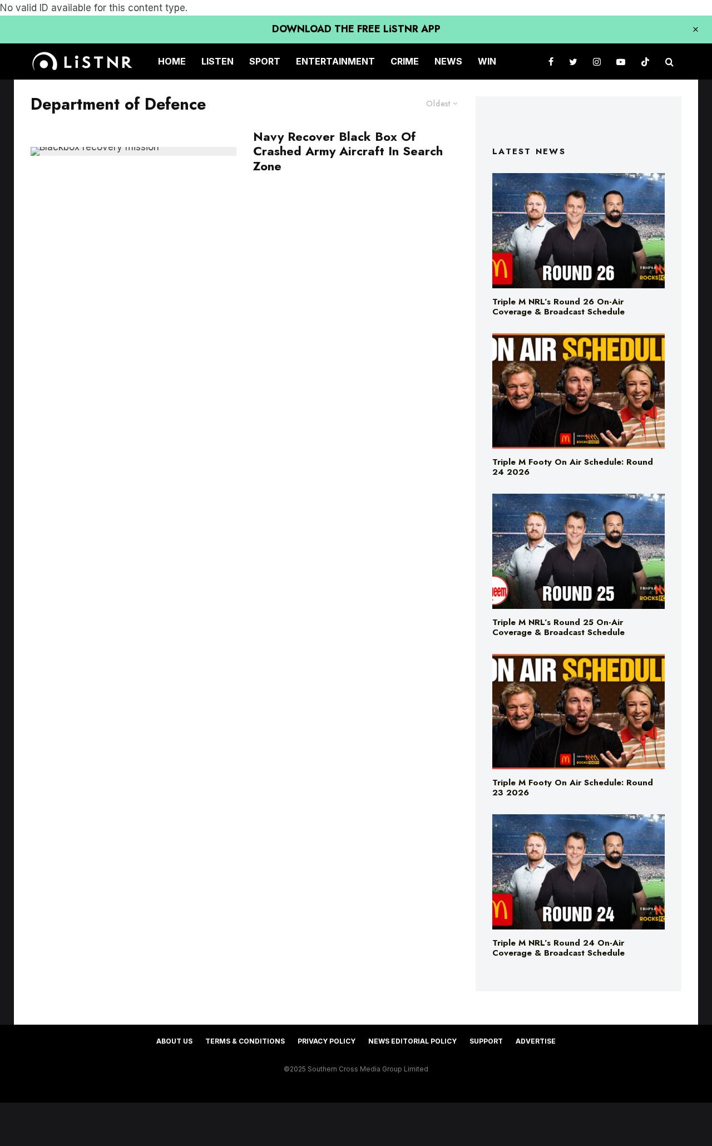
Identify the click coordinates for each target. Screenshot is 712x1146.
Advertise (536, 1041)
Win (487, 61)
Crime (404, 61)
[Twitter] (573, 61)
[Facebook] (551, 61)
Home (172, 61)
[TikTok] (645, 61)
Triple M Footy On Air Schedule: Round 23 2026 (572, 788)
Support (486, 1041)
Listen (217, 61)
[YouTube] (621, 61)
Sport (264, 61)
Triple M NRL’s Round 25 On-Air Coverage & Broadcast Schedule (558, 627)
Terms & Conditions (245, 1041)
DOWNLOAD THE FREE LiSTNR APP (356, 29)
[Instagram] (597, 61)
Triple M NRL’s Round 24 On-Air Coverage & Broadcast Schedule (558, 948)
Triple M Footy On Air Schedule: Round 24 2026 (572, 467)
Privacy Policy (326, 1041)
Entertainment (335, 61)
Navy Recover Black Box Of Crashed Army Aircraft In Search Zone (348, 151)
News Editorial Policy (412, 1041)
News (448, 61)
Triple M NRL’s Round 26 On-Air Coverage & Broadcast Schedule (558, 307)
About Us (174, 1041)
